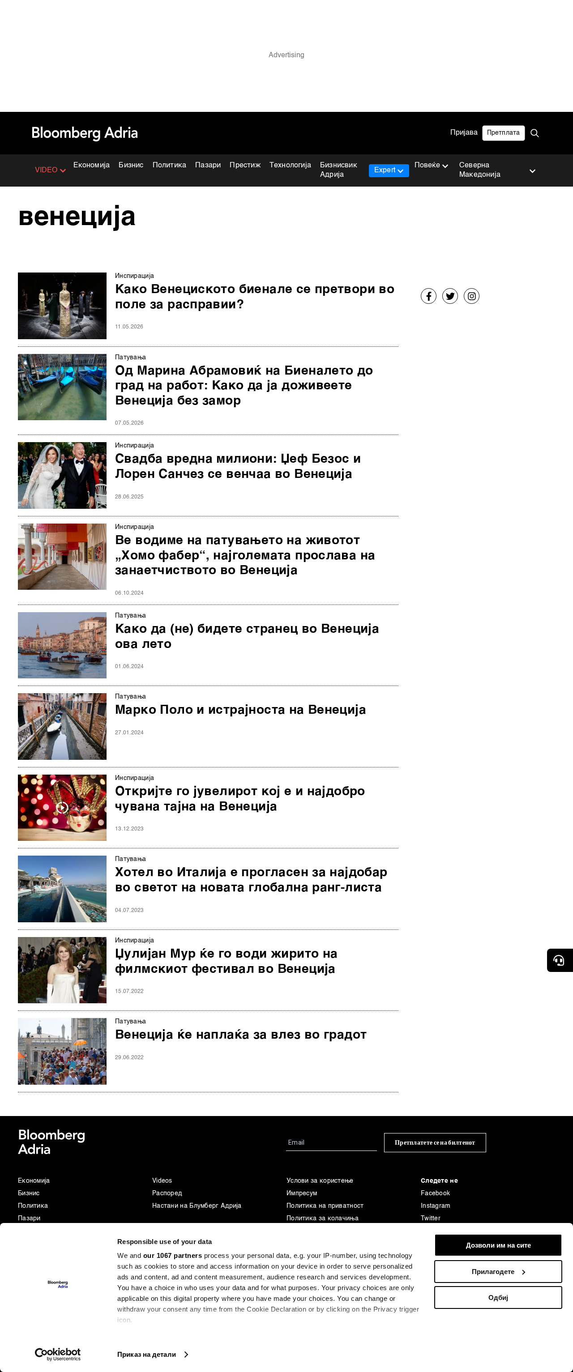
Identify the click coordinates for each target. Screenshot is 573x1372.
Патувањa (130, 357)
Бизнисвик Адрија (338, 170)
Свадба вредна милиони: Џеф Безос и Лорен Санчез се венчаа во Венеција (238, 467)
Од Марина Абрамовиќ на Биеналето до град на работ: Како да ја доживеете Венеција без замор (244, 386)
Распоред (167, 1193)
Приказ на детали (146, 1354)
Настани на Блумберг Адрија (197, 1206)
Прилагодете (493, 1271)
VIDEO (46, 170)
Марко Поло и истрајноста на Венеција (240, 710)
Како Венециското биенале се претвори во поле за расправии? (254, 297)
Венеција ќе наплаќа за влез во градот (241, 1035)
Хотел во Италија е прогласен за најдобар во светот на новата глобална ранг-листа (251, 880)
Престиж (245, 165)
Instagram (436, 1206)
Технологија (290, 165)
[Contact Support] (560, 960)
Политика (170, 165)
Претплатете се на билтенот (435, 1142)
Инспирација (134, 276)
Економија (91, 165)
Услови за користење (320, 1181)
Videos (162, 1181)
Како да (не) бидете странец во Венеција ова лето (247, 637)
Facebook (435, 1193)
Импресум (301, 1193)
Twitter (430, 1218)
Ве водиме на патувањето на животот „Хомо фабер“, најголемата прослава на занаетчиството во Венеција (245, 555)
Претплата (503, 133)
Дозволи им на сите (498, 1245)
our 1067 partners (172, 1255)
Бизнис (131, 165)
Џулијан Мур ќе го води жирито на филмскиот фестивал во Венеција (226, 962)
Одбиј (498, 1297)
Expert (384, 170)
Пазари (208, 165)
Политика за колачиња (322, 1218)
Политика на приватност (325, 1206)
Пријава (464, 132)
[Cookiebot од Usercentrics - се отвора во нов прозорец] (58, 1354)
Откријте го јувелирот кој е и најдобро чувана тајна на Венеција (240, 799)
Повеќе (427, 165)
